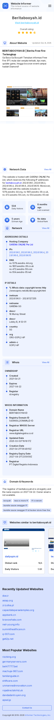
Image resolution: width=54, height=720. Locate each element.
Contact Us (27, 708)
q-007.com (8, 634)
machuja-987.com (12, 671)
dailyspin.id (11, 556)
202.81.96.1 (14, 252)
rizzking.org (9, 656)
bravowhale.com (11, 619)
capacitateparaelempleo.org (18, 610)
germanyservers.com (14, 661)
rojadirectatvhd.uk (12, 690)
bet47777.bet (10, 666)
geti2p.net (7, 638)
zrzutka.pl (8, 605)
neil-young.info (11, 624)
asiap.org (7, 600)
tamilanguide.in (10, 675)
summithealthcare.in (13, 629)
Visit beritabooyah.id (27, 22)
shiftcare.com (10, 680)
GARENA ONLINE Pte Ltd (21, 244)
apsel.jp (6, 699)
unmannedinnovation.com (17, 685)
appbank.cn (9, 614)
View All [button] (47, 169)
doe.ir (5, 595)
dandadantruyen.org (14, 695)
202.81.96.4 (39, 252)
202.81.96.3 (26, 252)
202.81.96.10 (25, 255)
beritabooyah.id (13, 183)
